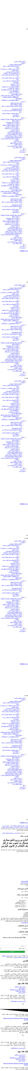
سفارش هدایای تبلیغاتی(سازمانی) (13, 137)
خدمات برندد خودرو (14, 92)
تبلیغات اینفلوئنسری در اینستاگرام (10, 100)
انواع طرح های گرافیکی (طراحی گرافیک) (11, 119)
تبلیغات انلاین (18, 98)
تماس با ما (22, 152)
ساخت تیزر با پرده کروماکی (11, 128)
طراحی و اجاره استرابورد (12, 71)
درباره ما (22, 150)
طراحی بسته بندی (14, 131)
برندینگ (23, 117)
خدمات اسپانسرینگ (17, 109)
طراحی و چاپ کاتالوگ (13, 123)
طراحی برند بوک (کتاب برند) (14, 146)
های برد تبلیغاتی (15, 85)
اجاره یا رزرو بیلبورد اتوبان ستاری (10, 827)
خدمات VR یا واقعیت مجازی (14, 134)
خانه (27, 825)
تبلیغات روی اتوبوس (13, 88)
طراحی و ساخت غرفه (16, 104)
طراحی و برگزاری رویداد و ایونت (13, 135)
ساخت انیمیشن (15, 129)
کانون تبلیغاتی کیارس (19, 61)
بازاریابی (23, 101)
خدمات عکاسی (18, 144)
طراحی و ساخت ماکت (16, 143)
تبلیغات (23, 63)
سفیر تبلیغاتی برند (17, 147)
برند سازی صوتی (17, 141)
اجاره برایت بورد (14, 83)
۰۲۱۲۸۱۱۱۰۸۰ (23, 251)
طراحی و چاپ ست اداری (12, 122)
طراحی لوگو (15, 120)
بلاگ (24, 149)
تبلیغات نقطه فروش (16, 94)
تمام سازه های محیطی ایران (17, 825)
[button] (14, 154)
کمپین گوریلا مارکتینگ (16, 103)
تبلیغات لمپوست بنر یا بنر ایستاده (10, 86)
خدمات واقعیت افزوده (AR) (14, 132)
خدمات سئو (16, 116)
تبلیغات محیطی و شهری (15, 64)
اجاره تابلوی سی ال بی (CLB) (11, 73)
